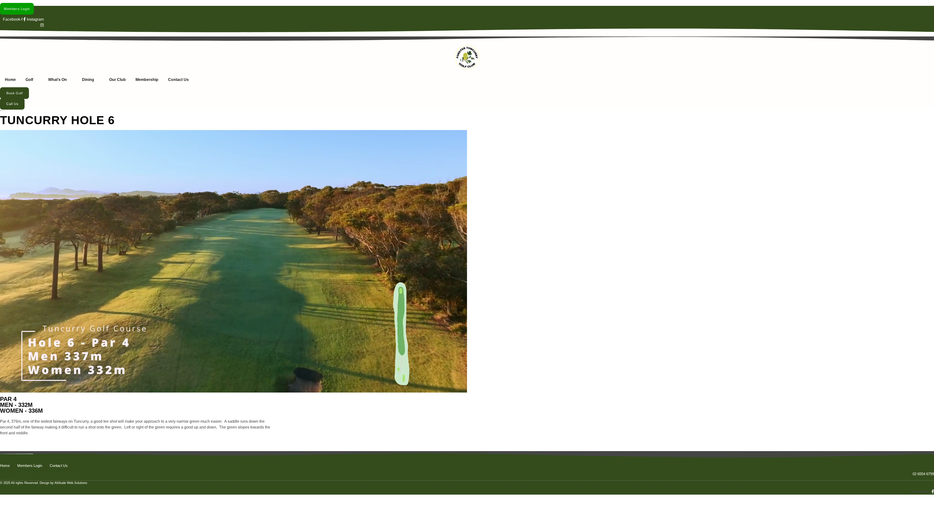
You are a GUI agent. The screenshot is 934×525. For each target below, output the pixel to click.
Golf (29, 80)
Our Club (117, 80)
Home (10, 80)
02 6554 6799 (923, 474)
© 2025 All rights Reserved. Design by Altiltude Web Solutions (43, 483)
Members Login (29, 466)
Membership (146, 80)
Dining (88, 80)
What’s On (57, 80)
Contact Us (178, 80)
